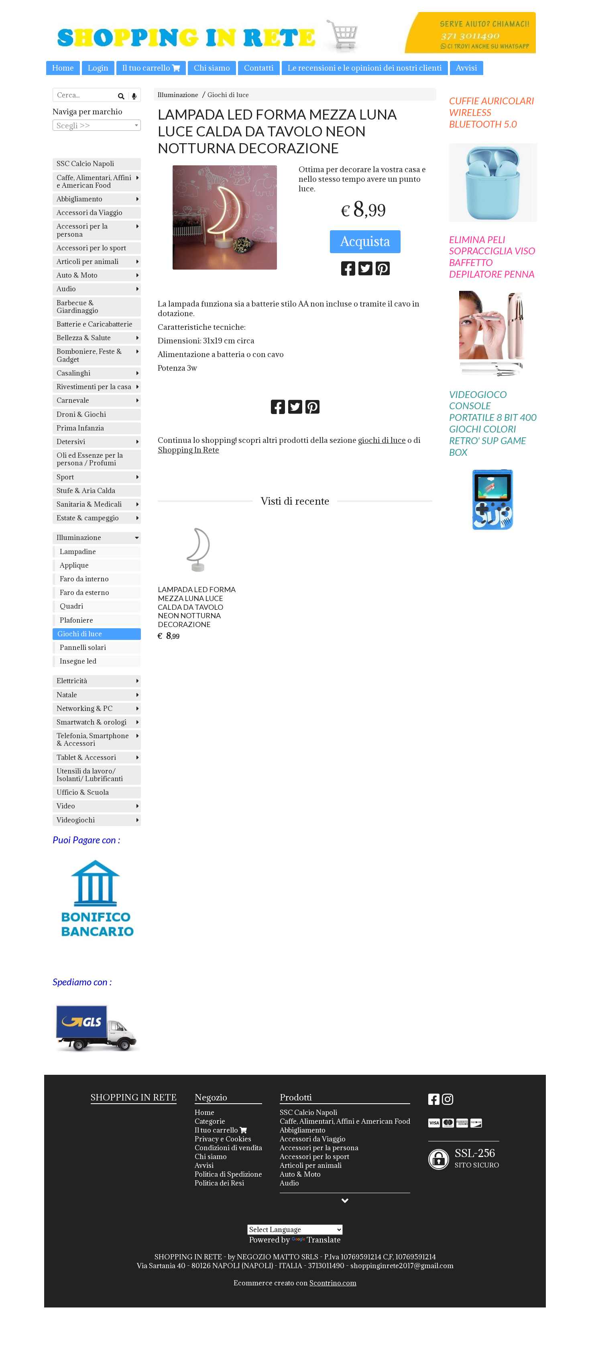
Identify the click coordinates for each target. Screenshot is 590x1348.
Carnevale (73, 400)
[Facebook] (433, 1101)
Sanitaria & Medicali (89, 504)
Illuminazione (178, 95)
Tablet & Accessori (86, 757)
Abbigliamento (79, 199)
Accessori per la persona (82, 230)
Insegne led (78, 661)
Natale (67, 694)
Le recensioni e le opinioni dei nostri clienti (365, 68)
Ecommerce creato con (295, 1283)
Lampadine (78, 551)
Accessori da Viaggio (89, 212)
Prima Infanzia (80, 428)
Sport (65, 477)
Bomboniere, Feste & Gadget (89, 355)
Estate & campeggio (88, 518)
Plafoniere (76, 620)
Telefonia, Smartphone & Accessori (93, 739)
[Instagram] (447, 1101)
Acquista (365, 241)
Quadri (71, 606)
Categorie (210, 1121)
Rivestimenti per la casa (94, 386)
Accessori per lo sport (91, 248)
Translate (324, 1239)
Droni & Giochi (81, 414)
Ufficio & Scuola (83, 792)
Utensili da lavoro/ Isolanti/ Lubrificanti (90, 775)
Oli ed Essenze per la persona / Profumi (90, 459)
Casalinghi (73, 373)
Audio (66, 288)
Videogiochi (76, 820)
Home (63, 68)
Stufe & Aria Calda (86, 490)
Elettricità (72, 680)
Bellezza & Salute (84, 337)
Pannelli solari (83, 647)
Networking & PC (84, 708)
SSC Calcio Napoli (85, 163)
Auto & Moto (77, 275)
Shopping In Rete (188, 450)
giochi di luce (382, 440)
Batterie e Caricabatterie (94, 324)
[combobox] (97, 125)
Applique (74, 565)
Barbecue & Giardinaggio (77, 306)
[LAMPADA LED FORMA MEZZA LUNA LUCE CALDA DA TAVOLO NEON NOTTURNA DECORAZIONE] (224, 217)
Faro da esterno (84, 592)
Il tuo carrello (147, 68)
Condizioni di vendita (228, 1147)
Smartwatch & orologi (91, 722)
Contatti (259, 68)
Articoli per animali (87, 261)
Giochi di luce (228, 95)
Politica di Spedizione (228, 1174)
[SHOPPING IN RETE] (295, 43)
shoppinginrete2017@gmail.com (402, 1265)
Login (98, 68)
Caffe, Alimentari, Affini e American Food (94, 181)
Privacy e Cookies (223, 1139)
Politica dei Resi (219, 1183)
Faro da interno (84, 579)
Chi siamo (212, 68)
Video (66, 806)
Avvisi (466, 68)
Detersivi (71, 441)
